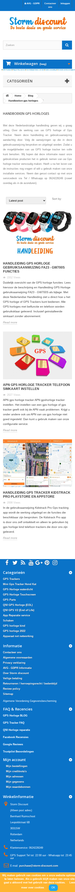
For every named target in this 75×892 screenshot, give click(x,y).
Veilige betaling (12, 678)
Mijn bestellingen (16, 766)
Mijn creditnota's (16, 771)
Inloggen (65, 3)
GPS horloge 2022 (14, 630)
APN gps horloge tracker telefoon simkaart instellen (36, 387)
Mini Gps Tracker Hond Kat (19, 584)
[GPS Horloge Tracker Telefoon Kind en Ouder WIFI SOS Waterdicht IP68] (37, 22)
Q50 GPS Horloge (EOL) (18, 604)
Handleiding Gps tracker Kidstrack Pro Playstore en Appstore (36, 494)
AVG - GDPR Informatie (17, 667)
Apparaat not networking (18, 636)
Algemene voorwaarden (17, 657)
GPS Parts (9, 599)
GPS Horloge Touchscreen (19, 594)
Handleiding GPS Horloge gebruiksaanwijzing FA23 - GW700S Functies (34, 267)
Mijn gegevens (15, 781)
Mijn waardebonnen (18, 786)
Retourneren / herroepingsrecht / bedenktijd (30, 683)
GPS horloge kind (14, 625)
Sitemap (8, 693)
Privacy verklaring (14, 662)
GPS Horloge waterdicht (18, 589)
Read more (10, 322)
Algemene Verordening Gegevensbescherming (29, 700)
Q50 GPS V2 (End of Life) (18, 610)
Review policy (11, 688)
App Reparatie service (16, 615)
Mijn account (14, 759)
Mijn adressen (14, 776)
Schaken (8, 620)
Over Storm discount (16, 673)
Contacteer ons (50, 5)
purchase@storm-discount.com (38, 865)
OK (53, 887)
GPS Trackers (11, 578)
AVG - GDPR (33, 3)
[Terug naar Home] (7, 95)
